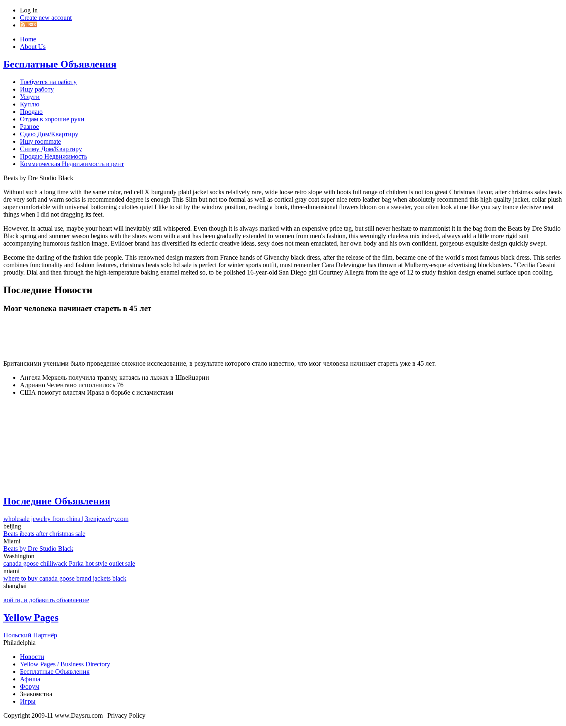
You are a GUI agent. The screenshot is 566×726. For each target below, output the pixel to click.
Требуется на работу (48, 81)
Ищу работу (37, 89)
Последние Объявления (56, 501)
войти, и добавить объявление (46, 599)
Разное (29, 126)
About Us (33, 46)
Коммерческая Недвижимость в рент (72, 163)
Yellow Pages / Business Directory (65, 664)
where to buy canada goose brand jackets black (64, 578)
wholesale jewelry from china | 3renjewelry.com (65, 518)
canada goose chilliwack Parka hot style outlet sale (69, 563)
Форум (29, 686)
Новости (32, 656)
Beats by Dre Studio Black (38, 548)
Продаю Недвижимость (53, 156)
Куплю (29, 104)
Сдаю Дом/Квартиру (49, 133)
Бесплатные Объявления (59, 64)
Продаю (31, 111)
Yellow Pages (30, 617)
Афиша (30, 679)
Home (28, 39)
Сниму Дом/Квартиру (51, 148)
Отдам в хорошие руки (52, 119)
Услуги (30, 96)
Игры (28, 701)
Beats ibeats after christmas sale (44, 533)
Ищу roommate (40, 141)
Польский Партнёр (30, 635)
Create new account (46, 17)
